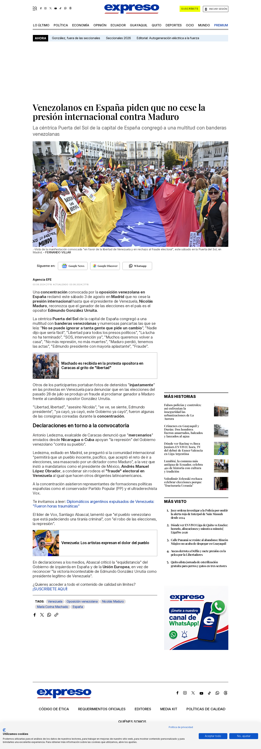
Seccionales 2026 (118, 38)
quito (156, 25)
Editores (143, 709)
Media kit (168, 709)
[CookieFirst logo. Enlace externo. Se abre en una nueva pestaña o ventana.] (4, 730)
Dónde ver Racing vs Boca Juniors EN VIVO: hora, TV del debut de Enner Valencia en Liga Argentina (183, 448)
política (61, 25)
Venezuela (55, 601)
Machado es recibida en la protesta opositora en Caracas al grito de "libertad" (102, 365)
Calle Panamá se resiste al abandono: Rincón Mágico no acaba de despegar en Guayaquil (199, 541)
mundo (204, 25)
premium (221, 25)
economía (80, 25)
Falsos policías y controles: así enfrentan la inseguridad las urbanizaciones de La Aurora (182, 412)
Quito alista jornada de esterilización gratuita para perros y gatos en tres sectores (199, 564)
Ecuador (118, 25)
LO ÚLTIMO (41, 25)
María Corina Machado (52, 607)
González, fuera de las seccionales (76, 38)
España (78, 607)
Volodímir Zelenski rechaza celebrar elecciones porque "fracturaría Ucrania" (183, 482)
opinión (99, 25)
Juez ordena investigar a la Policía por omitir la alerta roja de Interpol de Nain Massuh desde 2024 (199, 514)
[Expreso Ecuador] (64, 697)
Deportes (174, 25)
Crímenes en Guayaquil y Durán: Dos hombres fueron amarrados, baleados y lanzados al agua (183, 431)
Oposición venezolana (82, 601)
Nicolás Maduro (113, 601)
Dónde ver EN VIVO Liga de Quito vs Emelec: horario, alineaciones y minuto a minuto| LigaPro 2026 (199, 528)
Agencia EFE (42, 279)
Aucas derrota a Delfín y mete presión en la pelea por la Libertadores (198, 553)
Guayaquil (139, 25)
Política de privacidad (181, 727)
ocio (190, 25)
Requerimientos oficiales (102, 709)
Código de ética (54, 709)
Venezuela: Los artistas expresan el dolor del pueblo (105, 543)
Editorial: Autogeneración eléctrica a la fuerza (168, 38)
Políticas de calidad (205, 709)
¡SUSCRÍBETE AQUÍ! (50, 589)
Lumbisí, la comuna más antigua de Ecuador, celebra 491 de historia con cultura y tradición (183, 466)
